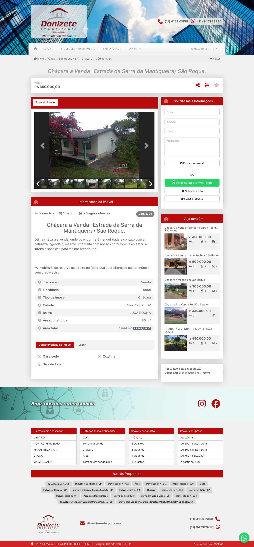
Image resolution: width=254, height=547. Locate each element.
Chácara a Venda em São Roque (184, 279)
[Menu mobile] (35, 49)
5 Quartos (137, 461)
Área (86, 455)
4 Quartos (137, 455)
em (88, 483)
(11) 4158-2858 (176, 21)
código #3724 (58, 484)
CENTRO (39, 437)
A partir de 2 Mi (190, 461)
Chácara (87, 58)
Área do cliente (204, 49)
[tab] (45, 102)
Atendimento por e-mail (105, 523)
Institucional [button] (110, 48)
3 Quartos (137, 449)
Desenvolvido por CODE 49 (208, 544)
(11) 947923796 (209, 21)
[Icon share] (202, 403)
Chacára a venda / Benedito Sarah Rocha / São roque (191, 229)
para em (86, 502)
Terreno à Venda (93, 443)
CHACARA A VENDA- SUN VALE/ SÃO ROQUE (188, 330)
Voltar (216, 58)
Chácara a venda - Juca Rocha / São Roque (191, 255)
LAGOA (38, 455)
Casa (86, 437)
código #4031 (124, 496)
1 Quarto (136, 437)
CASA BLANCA (43, 461)
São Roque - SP (68, 58)
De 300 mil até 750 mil (194, 449)
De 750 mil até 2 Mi (192, 455)
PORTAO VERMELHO (47, 443)
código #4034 (186, 496)
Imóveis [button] (47, 48)
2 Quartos (137, 443)
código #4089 (130, 490)
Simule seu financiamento (78, 49)
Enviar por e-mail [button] (193, 163)
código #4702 (118, 483)
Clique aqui (171, 372)
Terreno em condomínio (97, 461)
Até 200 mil (187, 437)
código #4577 (156, 483)
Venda (51, 58)
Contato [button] (134, 48)
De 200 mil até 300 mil (194, 443)
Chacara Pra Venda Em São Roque (186, 304)
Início (40, 58)
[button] (43, 145)
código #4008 (172, 490)
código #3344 (67, 496)
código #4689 (183, 483)
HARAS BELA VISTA (46, 449)
